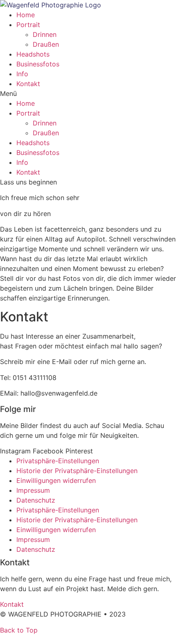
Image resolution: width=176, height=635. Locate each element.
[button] (88, 93)
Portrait (28, 24)
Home (25, 15)
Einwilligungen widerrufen (56, 480)
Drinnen (44, 34)
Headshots (33, 54)
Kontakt (28, 84)
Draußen (46, 44)
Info (22, 74)
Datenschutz (35, 500)
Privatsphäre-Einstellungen (57, 461)
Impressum (33, 490)
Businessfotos (37, 64)
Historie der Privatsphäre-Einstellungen (77, 471)
